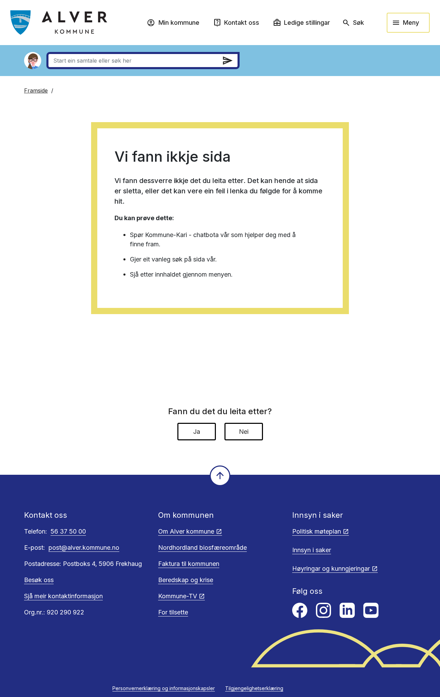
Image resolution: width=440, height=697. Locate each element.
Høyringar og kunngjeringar (331, 568)
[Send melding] (227, 60)
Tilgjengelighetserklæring (254, 688)
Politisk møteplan (316, 531)
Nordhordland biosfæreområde (202, 547)
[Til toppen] (220, 475)
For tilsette (173, 612)
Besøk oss (39, 579)
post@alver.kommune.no (83, 547)
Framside (36, 90)
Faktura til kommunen (188, 563)
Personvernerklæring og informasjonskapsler (163, 688)
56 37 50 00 (68, 531)
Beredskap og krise (185, 579)
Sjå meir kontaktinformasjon (63, 596)
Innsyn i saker (311, 550)
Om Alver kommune (186, 531)
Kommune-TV (177, 596)
